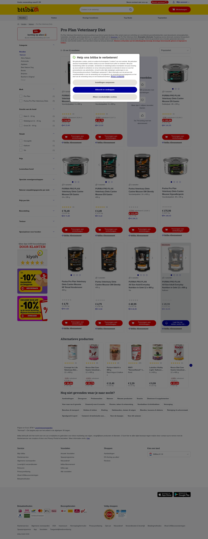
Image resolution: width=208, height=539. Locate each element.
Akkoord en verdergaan (104, 90)
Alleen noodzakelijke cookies (105, 97)
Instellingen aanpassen (104, 82)
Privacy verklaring (117, 76)
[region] (105, 78)
